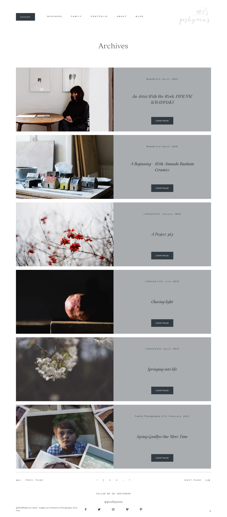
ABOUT (122, 16)
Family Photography (147, 416)
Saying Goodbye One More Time (162, 436)
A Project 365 (162, 234)
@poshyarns (113, 501)
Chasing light (162, 301)
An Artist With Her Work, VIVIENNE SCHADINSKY (162, 99)
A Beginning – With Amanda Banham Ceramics (162, 166)
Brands (150, 79)
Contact (25, 17)
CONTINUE (162, 121)
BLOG (140, 16)
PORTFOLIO (99, 16)
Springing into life (162, 369)
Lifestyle (149, 213)
